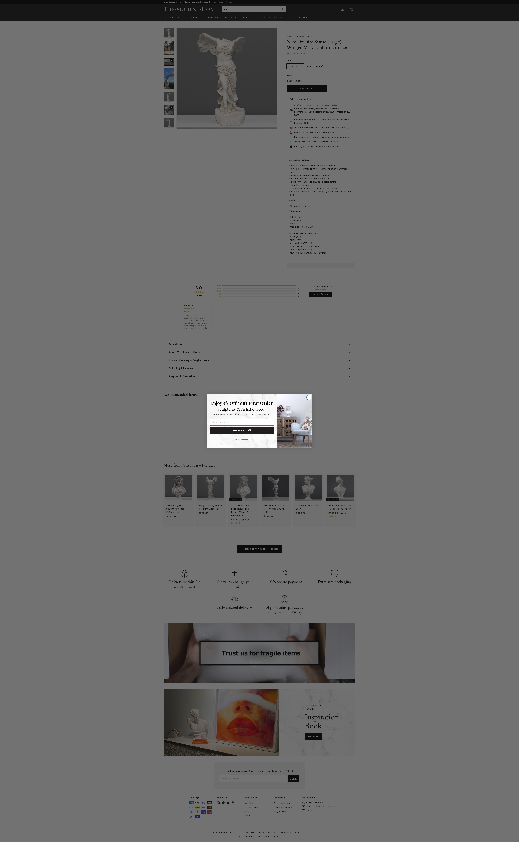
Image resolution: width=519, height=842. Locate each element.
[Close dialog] (308, 397)
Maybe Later (241, 439)
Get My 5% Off (242, 430)
